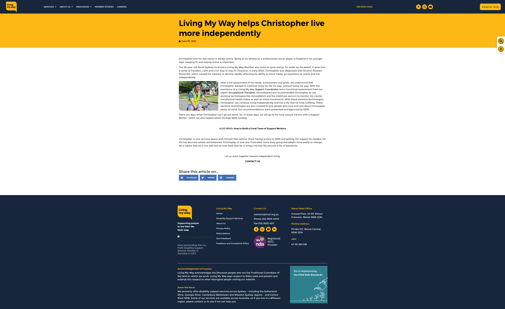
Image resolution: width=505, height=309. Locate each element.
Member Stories (104, 7)
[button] (501, 41)
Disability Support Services (229, 218)
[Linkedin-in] (274, 229)
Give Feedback (223, 238)
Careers (122, 7)
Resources (82, 7)
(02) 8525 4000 (364, 7)
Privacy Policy (223, 228)
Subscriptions (223, 233)
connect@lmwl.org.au (266, 214)
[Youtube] (430, 6)
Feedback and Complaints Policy (232, 243)
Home (219, 213)
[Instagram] (424, 6)
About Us (65, 7)
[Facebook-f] (418, 6)
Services (49, 7)
